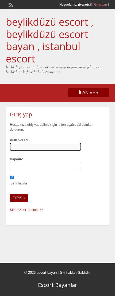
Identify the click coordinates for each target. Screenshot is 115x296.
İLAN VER (89, 92)
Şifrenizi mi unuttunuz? (26, 210)
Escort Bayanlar (57, 284)
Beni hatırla (18, 183)
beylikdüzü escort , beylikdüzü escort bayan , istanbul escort (50, 40)
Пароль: (16, 159)
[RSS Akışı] (10, 4)
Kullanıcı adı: (19, 140)
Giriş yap (100, 4)
